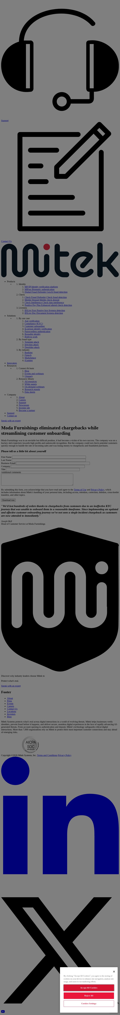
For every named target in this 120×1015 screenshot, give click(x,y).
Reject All (88, 996)
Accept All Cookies (88, 988)
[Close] (114, 971)
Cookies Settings (88, 1003)
